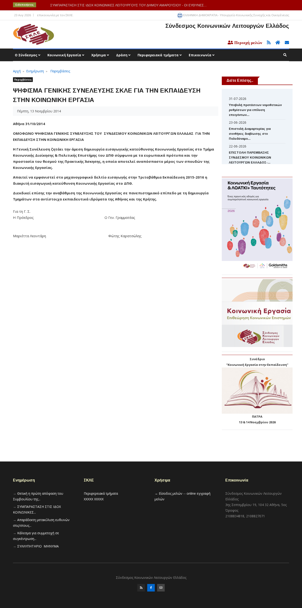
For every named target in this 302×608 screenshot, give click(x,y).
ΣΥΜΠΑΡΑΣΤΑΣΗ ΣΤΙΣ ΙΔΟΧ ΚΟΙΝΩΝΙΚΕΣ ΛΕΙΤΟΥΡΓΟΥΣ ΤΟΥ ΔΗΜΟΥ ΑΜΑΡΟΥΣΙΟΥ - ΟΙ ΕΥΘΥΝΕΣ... (128, 5)
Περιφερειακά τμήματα (159, 55)
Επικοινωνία (200, 55)
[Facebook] (151, 588)
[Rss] (141, 588)
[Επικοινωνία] (161, 588)
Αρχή (17, 71)
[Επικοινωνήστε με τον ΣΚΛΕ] (285, 43)
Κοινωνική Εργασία (64, 55)
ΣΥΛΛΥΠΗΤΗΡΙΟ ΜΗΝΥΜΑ (38, 546)
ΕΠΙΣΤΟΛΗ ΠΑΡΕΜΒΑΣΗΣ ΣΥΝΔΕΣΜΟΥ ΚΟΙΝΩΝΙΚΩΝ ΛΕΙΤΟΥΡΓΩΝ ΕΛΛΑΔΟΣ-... (250, 157)
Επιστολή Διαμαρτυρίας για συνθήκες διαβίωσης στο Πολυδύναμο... (250, 133)
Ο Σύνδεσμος (26, 55)
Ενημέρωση (35, 71)
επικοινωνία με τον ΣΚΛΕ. (55, 15)
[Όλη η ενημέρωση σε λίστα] (267, 43)
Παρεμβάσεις (60, 71)
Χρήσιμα (99, 55)
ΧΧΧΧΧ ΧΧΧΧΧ (94, 499)
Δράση (122, 55)
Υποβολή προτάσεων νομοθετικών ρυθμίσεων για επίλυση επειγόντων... (255, 110)
